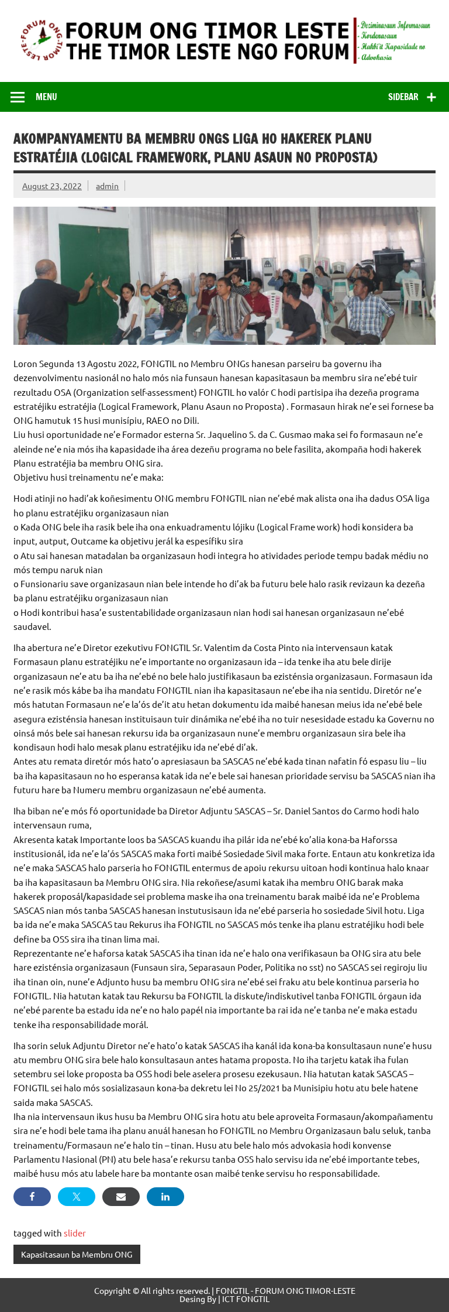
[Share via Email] (121, 1196)
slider (75, 1232)
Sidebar (403, 96)
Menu (46, 96)
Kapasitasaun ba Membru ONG (76, 1254)
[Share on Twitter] (76, 1196)
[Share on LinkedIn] (165, 1196)
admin (107, 185)
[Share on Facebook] (32, 1196)
